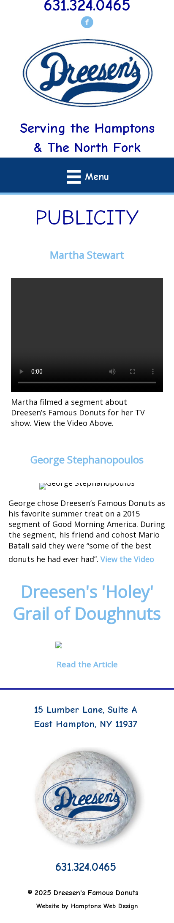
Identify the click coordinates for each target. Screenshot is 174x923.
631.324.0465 (85, 867)
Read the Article (87, 664)
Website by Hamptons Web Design (87, 906)
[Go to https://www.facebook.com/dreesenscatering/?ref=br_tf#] (87, 24)
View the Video (127, 559)
